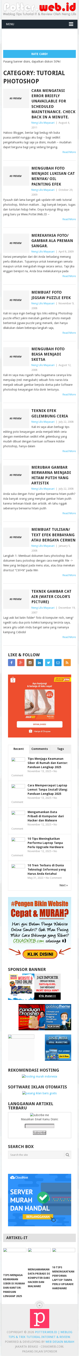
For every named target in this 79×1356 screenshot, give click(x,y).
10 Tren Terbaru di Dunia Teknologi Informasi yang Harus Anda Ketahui (47, 869)
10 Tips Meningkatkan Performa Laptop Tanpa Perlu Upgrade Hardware (46, 843)
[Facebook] (11, 662)
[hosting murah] (39, 1076)
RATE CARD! (39, 54)
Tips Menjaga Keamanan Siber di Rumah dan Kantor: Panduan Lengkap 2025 (48, 763)
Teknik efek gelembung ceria (49, 413)
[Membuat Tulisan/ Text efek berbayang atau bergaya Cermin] (16, 537)
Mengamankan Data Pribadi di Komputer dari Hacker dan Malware (46, 816)
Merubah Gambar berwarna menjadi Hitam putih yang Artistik (51, 475)
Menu (10, 24)
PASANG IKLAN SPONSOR (39, 1351)
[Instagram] (30, 662)
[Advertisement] (41, 39)
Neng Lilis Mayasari (43, 122)
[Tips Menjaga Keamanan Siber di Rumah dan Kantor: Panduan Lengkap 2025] (14, 1259)
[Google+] (20, 662)
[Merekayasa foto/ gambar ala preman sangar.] (16, 243)
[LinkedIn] (39, 662)
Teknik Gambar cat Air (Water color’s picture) (51, 596)
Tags (60, 749)
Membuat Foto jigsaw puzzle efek (51, 295)
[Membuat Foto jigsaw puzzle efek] (16, 300)
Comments (39, 749)
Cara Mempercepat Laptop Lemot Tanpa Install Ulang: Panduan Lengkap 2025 (48, 789)
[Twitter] (48, 662)
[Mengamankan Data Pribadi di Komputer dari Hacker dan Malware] (39, 1256)
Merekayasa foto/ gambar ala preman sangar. (52, 240)
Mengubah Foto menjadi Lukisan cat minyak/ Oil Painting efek (53, 176)
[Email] (58, 662)
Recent (18, 749)
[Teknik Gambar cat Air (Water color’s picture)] (16, 599)
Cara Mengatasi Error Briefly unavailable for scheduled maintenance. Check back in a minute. (53, 103)
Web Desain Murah (60, 1341)
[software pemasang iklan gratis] (39, 1093)
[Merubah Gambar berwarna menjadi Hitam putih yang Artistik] (16, 475)
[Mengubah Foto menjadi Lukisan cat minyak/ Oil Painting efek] (16, 176)
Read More (69, 152)
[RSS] (67, 662)
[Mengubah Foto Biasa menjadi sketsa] (16, 356)
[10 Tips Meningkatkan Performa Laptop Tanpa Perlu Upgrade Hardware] (63, 1255)
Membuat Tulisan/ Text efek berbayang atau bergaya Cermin (53, 534)
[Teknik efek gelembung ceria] (16, 418)
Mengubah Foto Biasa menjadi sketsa (48, 354)
